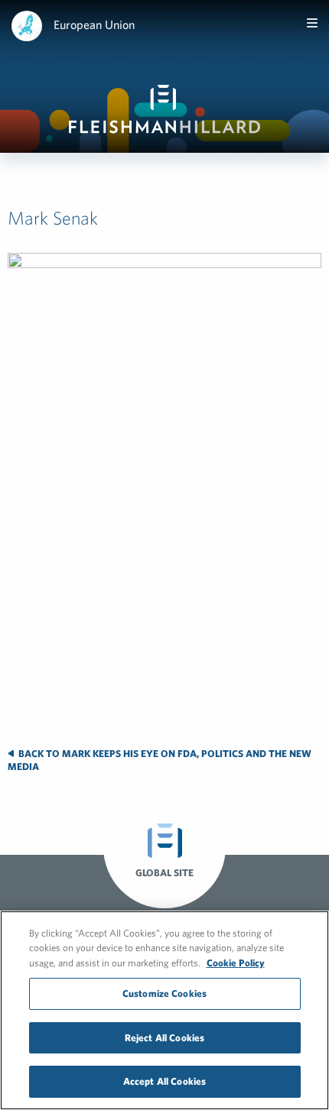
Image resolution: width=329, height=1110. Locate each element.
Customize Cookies (164, 993)
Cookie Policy (236, 963)
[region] (164, 1010)
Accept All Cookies (164, 1081)
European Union (94, 24)
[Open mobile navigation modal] (312, 23)
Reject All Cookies (164, 1038)
